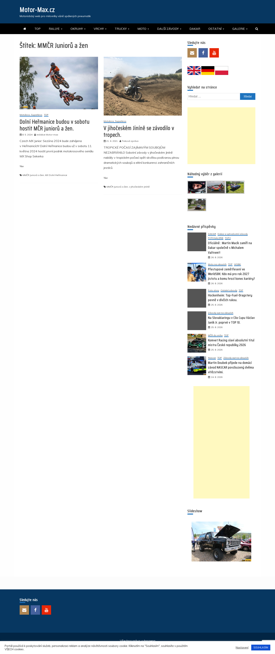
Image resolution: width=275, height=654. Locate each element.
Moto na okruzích (217, 264)
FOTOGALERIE (215, 238)
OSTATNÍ (214, 29)
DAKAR (195, 29)
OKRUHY (77, 29)
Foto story (213, 290)
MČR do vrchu (215, 335)
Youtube (214, 53)
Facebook (203, 53)
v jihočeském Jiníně (139, 186)
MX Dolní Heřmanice (56, 175)
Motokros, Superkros (31, 115)
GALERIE (238, 29)
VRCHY (99, 29)
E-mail (192, 53)
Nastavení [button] (242, 647)
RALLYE (54, 29)
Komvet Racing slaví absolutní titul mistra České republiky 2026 (231, 343)
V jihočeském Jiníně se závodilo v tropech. (139, 131)
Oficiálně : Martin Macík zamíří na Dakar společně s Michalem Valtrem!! (230, 247)
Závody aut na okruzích (220, 313)
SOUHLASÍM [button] (260, 647)
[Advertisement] (221, 135)
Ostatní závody (229, 290)
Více (22, 166)
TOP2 (228, 238)
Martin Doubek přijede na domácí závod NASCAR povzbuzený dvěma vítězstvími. (231, 367)
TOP (37, 29)
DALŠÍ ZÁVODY (168, 29)
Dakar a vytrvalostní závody (233, 234)
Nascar (212, 358)
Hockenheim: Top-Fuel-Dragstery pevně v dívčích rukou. (230, 298)
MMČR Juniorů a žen (33, 175)
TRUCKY (121, 29)
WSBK (237, 264)
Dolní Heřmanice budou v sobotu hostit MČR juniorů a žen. (55, 125)
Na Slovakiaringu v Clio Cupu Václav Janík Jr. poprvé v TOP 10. (231, 320)
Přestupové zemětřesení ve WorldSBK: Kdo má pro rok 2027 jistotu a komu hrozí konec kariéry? (231, 274)
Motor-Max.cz (37, 9)
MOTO (142, 29)
